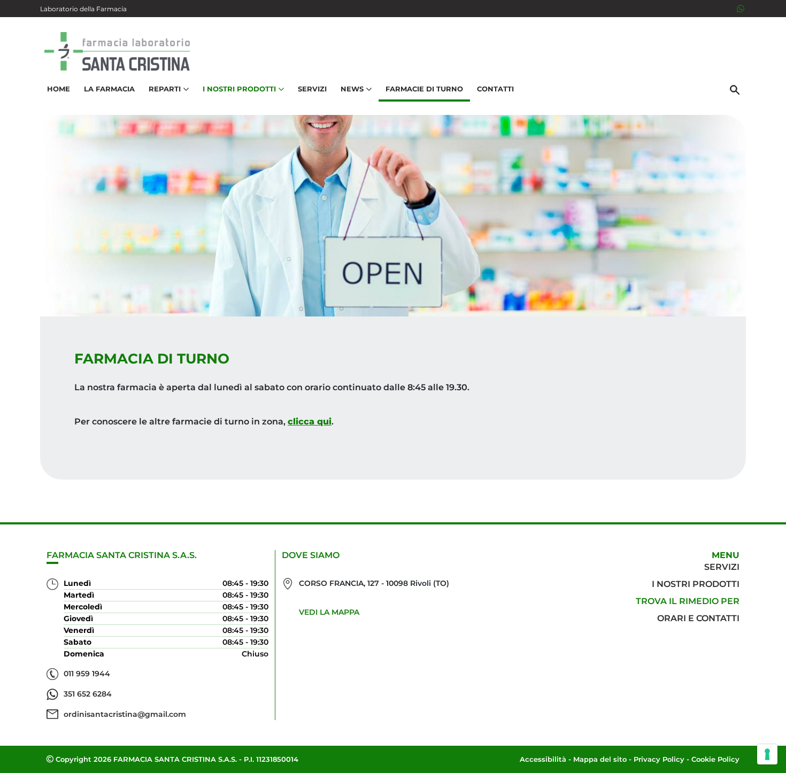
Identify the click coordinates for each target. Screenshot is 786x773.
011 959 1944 (87, 673)
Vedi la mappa (329, 612)
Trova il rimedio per (687, 601)
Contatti (495, 88)
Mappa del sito (600, 759)
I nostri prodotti (695, 584)
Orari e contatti (698, 618)
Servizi (312, 88)
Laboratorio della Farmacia (83, 9)
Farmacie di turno (424, 88)
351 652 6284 (88, 694)
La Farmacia (109, 88)
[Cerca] (734, 89)
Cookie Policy (715, 759)
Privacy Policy (659, 759)
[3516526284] (740, 8)
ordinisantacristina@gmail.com (125, 714)
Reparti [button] (165, 88)
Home (58, 88)
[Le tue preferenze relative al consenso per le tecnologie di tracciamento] (767, 754)
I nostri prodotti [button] (239, 88)
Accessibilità (543, 759)
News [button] (352, 88)
